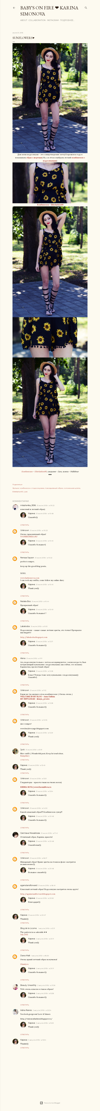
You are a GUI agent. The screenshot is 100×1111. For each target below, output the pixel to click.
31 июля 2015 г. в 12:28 (44, 671)
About (23, 20)
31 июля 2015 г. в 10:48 (45, 513)
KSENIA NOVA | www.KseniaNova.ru (36, 787)
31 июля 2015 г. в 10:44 (40, 601)
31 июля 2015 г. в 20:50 (45, 898)
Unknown (24, 530)
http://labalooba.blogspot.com (33, 637)
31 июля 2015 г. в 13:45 (36, 765)
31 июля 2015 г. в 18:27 (38, 858)
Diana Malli (25, 955)
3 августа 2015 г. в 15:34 (37, 1040)
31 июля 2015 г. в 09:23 (39, 530)
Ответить (24, 525)
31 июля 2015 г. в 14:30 (38, 808)
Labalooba (25, 626)
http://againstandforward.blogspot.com (37, 894)
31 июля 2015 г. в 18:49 (46, 885)
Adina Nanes (26, 1010)
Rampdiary (24, 756)
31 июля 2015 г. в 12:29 (44, 733)
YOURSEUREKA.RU (28, 536)
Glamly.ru (24, 964)
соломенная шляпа (72, 488)
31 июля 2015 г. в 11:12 (38, 690)
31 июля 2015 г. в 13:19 (34, 750)
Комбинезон (43, 205)
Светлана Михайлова (30, 833)
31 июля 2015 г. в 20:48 (45, 816)
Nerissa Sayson (27, 557)
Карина (31, 513)
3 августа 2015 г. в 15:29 (45, 1023)
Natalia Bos (25, 601)
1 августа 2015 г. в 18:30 (40, 956)
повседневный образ (54, 488)
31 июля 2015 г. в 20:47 (37, 915)
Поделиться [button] (17, 484)
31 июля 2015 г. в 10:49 (44, 541)
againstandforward (28, 885)
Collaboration (37, 20)
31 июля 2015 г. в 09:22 (45, 505)
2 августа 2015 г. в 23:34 (42, 1010)
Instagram (53, 20)
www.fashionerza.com (29, 578)
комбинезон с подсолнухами (32, 488)
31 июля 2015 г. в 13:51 (38, 779)
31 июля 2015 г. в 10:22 (43, 558)
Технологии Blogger (52, 1103)
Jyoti (22, 749)
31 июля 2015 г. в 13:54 (44, 791)
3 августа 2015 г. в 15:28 (45, 993)
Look (25, 492)
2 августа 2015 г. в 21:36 (46, 985)
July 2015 (24, 934)
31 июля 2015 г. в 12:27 (44, 641)
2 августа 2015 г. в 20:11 (45, 939)
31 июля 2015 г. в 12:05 (38, 720)
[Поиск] (86, 7)
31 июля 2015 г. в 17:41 (49, 833)
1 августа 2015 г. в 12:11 (46, 928)
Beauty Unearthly (28, 985)
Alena (22, 658)
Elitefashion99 (57, 205)
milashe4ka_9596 (28, 505)
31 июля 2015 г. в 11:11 (34, 658)
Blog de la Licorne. (28, 928)
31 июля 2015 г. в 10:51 (39, 626)
